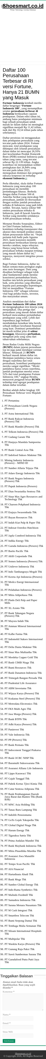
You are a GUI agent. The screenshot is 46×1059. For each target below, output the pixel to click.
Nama (6, 1014)
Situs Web (8, 1031)
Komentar (8, 991)
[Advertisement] (23, 39)
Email (7, 1023)
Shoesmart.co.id (23, 6)
